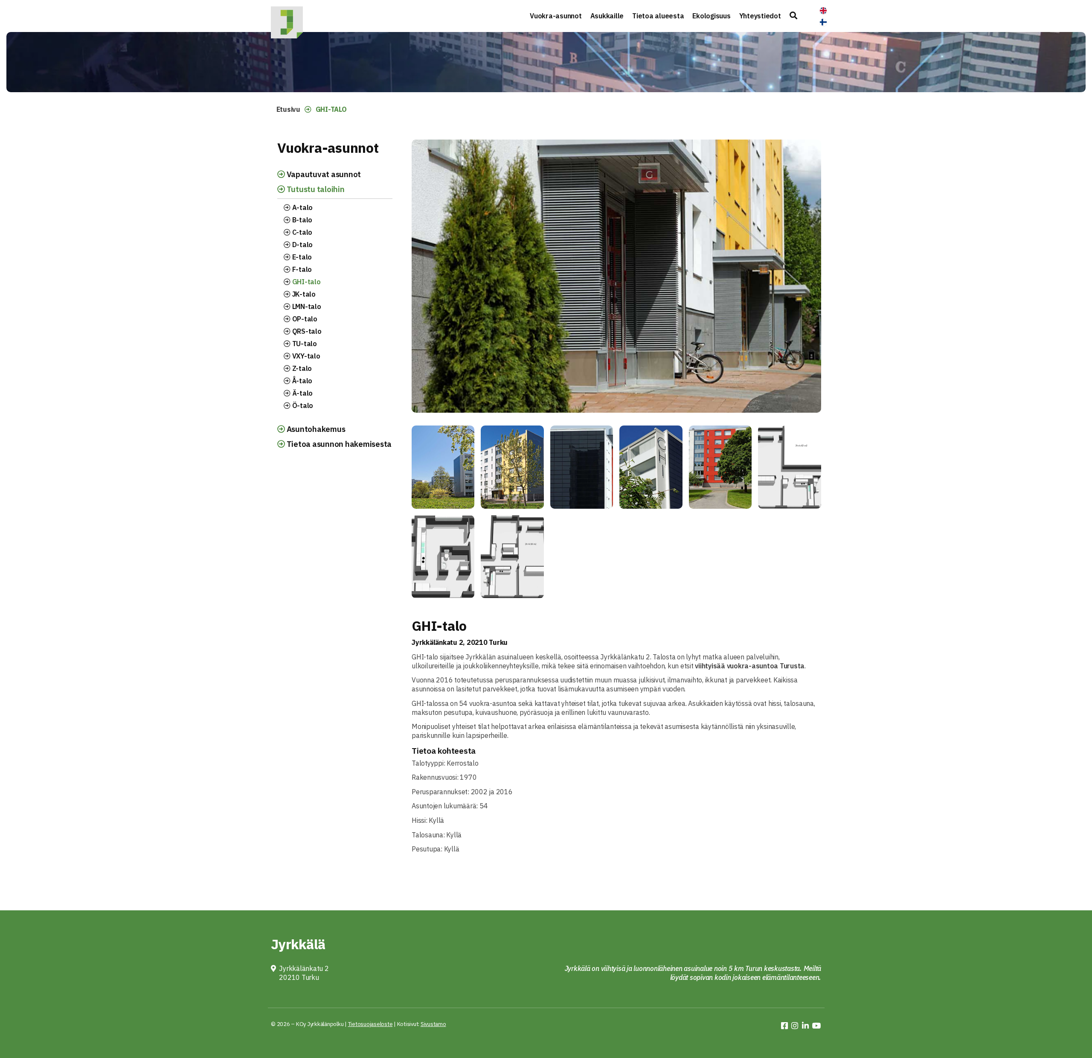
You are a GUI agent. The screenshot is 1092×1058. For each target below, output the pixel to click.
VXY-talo (305, 356)
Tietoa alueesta (658, 16)
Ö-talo (301, 405)
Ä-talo (301, 393)
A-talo (301, 207)
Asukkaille (607, 16)
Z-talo (301, 368)
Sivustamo (433, 1024)
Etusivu (288, 109)
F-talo (301, 269)
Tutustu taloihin (315, 189)
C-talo (301, 232)
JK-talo (303, 294)
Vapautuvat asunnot (323, 174)
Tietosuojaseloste (370, 1024)
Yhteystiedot (760, 16)
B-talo (301, 220)
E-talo (301, 257)
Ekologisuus (711, 16)
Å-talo (301, 380)
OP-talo (303, 319)
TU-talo (303, 343)
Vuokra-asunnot (556, 16)
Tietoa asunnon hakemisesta (338, 444)
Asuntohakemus (315, 429)
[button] (793, 16)
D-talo (301, 244)
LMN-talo (305, 306)
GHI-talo (305, 281)
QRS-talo (306, 331)
